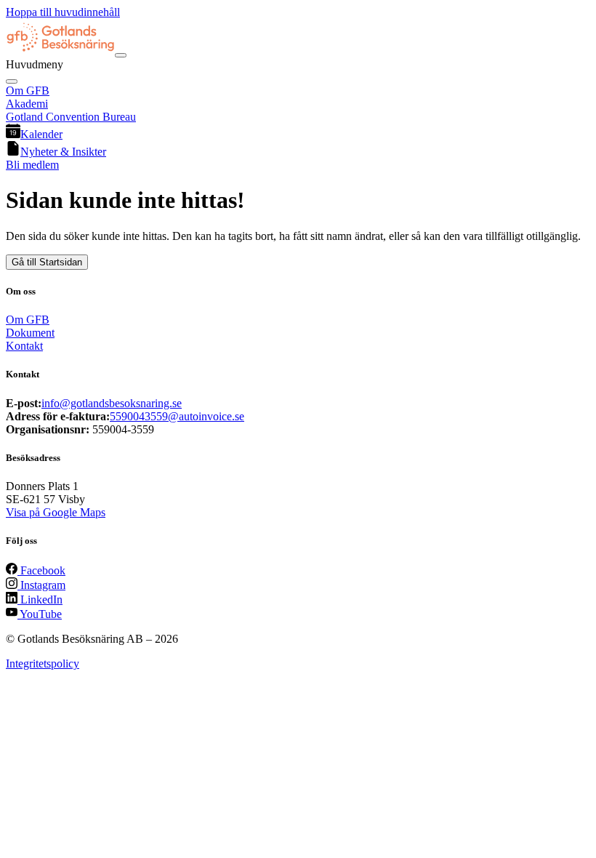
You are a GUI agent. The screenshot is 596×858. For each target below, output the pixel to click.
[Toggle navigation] (120, 55)
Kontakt (24, 346)
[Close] (11, 81)
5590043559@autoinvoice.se (177, 416)
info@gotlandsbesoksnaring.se (111, 403)
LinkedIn (40, 599)
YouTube (39, 614)
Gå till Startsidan (47, 262)
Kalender (41, 134)
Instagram (41, 585)
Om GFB (27, 90)
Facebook (41, 570)
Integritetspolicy (42, 663)
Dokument (30, 332)
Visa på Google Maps (55, 512)
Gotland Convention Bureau (71, 117)
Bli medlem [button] (32, 165)
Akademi (27, 103)
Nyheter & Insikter (63, 151)
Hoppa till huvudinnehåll (63, 12)
